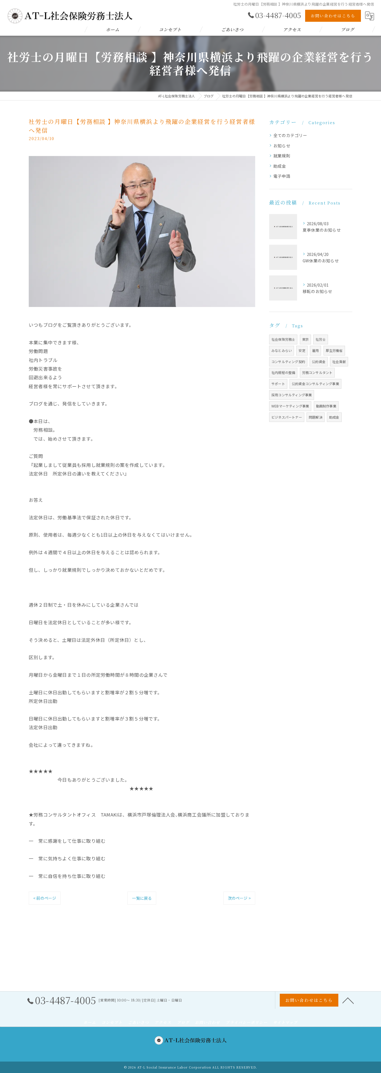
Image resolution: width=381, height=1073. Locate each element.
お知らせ (281, 145)
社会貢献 (339, 361)
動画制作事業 (326, 406)
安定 (301, 350)
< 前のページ (44, 898)
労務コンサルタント (317, 372)
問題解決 (315, 417)
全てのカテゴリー (290, 135)
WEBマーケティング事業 (290, 406)
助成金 (279, 166)
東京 (305, 339)
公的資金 (318, 361)
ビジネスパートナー (286, 417)
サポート (278, 383)
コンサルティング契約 (288, 361)
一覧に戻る (142, 898)
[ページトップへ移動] (348, 1000)
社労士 (320, 339)
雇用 (315, 350)
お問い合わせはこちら (333, 15)
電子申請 (281, 176)
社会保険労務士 (283, 339)
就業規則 (281, 156)
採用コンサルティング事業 (291, 394)
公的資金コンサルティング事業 (315, 383)
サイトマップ (285, 1022)
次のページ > (239, 898)
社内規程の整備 (283, 372)
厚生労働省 (334, 350)
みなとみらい (281, 350)
